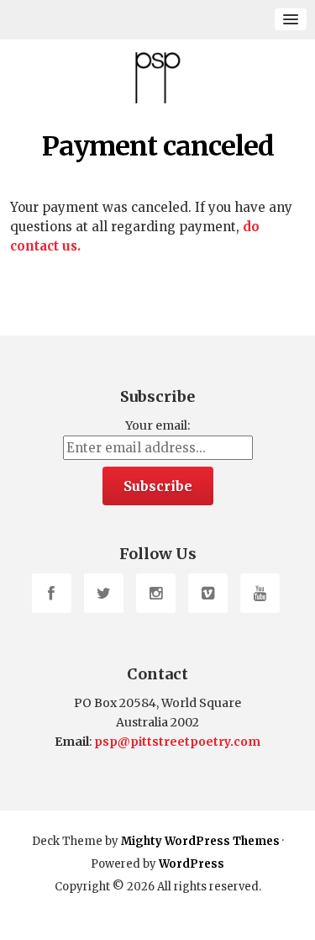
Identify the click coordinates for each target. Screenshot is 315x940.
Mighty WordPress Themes (200, 841)
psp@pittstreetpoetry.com (177, 741)
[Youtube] (260, 593)
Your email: (157, 425)
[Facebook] (51, 593)
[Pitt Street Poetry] (158, 77)
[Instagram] (156, 593)
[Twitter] (103, 593)
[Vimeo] (208, 593)
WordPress (191, 864)
